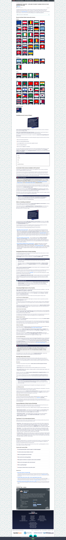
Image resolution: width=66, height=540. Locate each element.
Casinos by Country (44, 474)
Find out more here (42, 537)
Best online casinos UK (20, 0)
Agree (33, 538)
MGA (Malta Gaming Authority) (22, 229)
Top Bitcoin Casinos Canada (33, 526)
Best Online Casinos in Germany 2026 (24, 472)
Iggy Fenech (18, 6)
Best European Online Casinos (23, 520)
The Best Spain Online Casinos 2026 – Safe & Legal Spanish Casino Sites (30, 477)
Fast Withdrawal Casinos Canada (33, 523)
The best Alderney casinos (39, 245)
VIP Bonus (32, 519)
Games (48, 0)
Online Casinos (38, 0)
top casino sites (24, 11)
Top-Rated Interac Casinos (33, 524)
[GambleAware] (17, 533)
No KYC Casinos (42, 520)
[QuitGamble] (48, 533)
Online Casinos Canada (33, 522)
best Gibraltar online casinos (30, 182)
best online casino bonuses (40, 342)
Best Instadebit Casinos (33, 525)
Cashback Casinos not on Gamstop (42, 519)
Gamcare (38, 397)
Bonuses (43, 0)
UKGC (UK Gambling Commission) (22, 237)
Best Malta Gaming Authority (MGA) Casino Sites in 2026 (27, 481)
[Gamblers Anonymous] (38, 533)
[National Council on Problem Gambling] (28, 533)
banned (31, 272)
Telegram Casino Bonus (32, 520)
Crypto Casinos (23, 519)
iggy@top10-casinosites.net (24, 506)
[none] (53, 1)
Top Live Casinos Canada (33, 527)
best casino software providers (37, 327)
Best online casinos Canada (29, 0)
